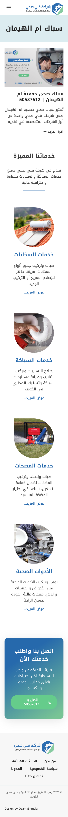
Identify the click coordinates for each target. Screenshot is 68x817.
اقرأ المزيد (53, 132)
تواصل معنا (34, 776)
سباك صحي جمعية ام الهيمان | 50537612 (40, 96)
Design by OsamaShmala (21, 808)
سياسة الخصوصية (43, 768)
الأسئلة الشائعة (24, 761)
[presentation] (34, 67)
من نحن (50, 761)
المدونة (16, 768)
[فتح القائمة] (9, 7)
